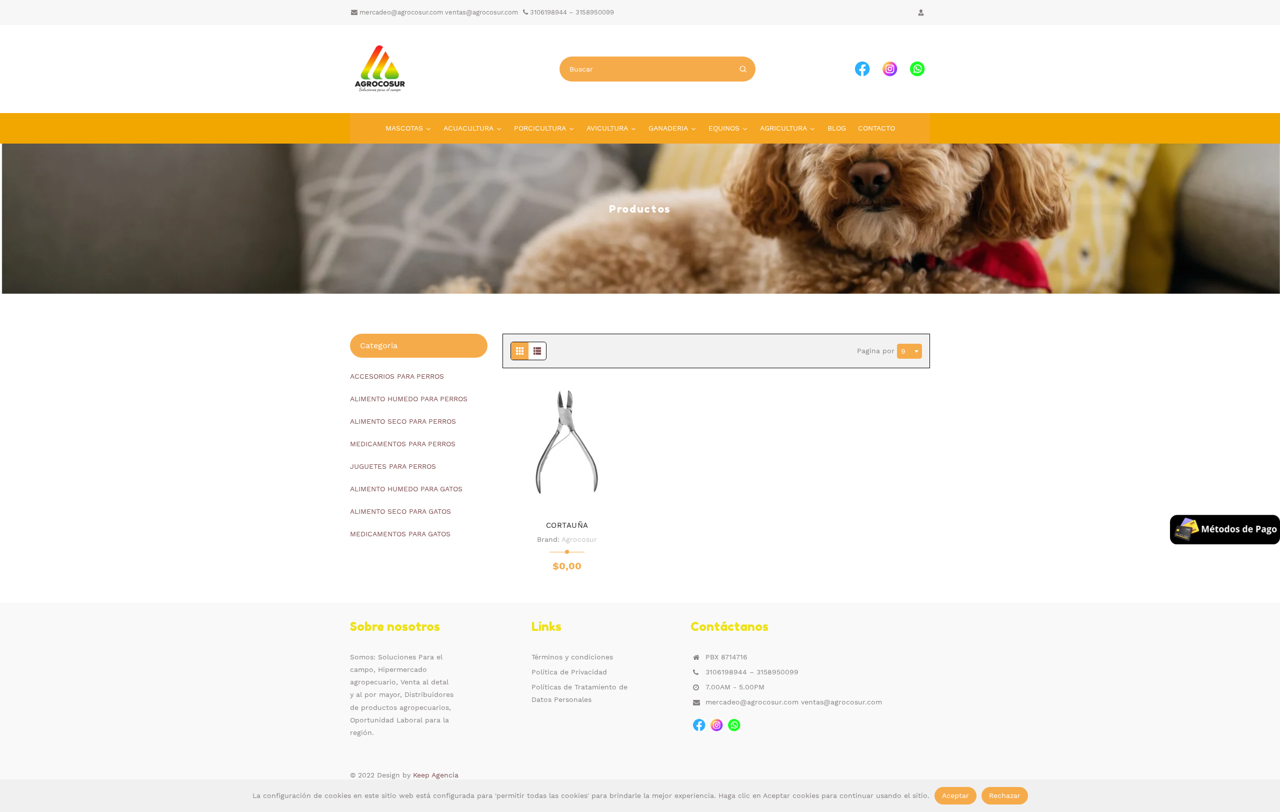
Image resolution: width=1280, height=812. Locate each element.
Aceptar (955, 795)
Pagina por (877, 350)
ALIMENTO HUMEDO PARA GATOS (406, 489)
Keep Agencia (435, 775)
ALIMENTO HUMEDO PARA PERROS (409, 399)
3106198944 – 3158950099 (571, 12)
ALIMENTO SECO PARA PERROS (403, 421)
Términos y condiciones (572, 657)
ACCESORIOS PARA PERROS (397, 376)
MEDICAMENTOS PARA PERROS (403, 444)
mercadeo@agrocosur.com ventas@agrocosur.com (438, 12)
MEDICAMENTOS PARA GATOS (400, 534)
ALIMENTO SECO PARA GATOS (400, 511)
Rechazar (1004, 795)
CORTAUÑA (567, 525)
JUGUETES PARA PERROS (393, 466)
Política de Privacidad (569, 672)
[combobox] (909, 351)
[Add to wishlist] (567, 497)
